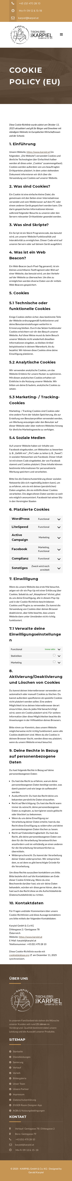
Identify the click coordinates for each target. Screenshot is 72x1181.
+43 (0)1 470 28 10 (29, 3)
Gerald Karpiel (36, 1172)
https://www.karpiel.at (38, 152)
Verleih (16, 1073)
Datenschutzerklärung (24, 1099)
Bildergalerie (19, 1078)
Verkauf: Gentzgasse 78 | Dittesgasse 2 (35, 1128)
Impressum (18, 1094)
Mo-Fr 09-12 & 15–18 (30, 10)
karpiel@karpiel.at (28, 18)
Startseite (18, 1051)
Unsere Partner (21, 1089)
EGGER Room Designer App (27, 1105)
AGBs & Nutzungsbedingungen (29, 1110)
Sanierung (18, 1062)
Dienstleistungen (21, 1056)
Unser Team (19, 1083)
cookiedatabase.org (19, 955)
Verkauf (17, 1067)
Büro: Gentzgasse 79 (25, 1133)
